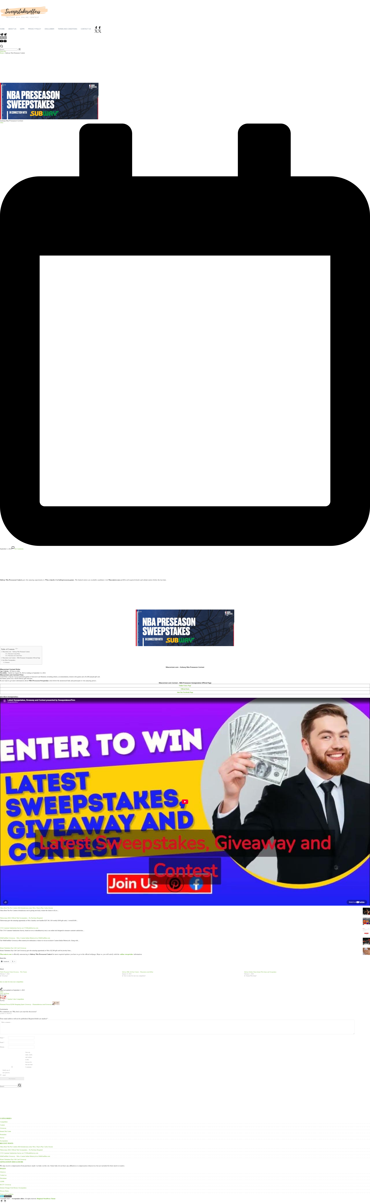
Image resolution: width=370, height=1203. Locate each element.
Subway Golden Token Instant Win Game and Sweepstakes (260, 972)
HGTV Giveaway (5, 1184)
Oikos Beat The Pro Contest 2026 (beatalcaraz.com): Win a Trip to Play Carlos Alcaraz (26, 908)
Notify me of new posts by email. (6, 1072)
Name (2, 1038)
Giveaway (3, 1128)
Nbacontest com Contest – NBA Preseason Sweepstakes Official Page (21, 658)
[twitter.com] (98, 32)
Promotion (3, 1134)
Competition (4, 1122)
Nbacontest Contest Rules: (14, 653)
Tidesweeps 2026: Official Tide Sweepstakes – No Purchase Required (21, 918)
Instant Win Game (5, 1131)
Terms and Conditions (6, 1194)
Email (2, 1042)
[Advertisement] (185, 68)
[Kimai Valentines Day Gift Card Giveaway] (366, 951)
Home (2, 53)
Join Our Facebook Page (185, 692)
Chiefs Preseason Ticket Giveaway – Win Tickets (13, 972)
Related (7, 662)
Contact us (3, 1175)
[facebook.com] (98, 29)
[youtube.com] (3, 42)
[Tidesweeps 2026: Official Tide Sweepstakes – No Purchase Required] (366, 921)
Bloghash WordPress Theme (46, 1198)
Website (2, 1047)
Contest (2, 1125)
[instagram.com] (3, 38)
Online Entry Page (185, 685)
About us (3, 1172)
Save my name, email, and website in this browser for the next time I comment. (29, 1059)
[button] (20, 49)
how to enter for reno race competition (11, 982)
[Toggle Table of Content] (16, 648)
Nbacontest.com (5, 954)
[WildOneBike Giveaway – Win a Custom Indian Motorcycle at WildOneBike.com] (366, 941)
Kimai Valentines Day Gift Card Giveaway (13, 948)
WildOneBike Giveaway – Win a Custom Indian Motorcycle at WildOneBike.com (25, 938)
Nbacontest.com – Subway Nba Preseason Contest (16, 651)
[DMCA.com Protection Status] (6, 1197)
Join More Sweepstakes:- (9, 660)
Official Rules (185, 689)
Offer (1, 992)
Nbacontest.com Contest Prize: (15, 655)
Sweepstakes (4, 1141)
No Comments (19, 549)
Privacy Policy (4, 1191)
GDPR (2, 1181)
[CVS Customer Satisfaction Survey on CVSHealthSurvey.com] (366, 931)
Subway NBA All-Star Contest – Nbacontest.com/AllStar (137, 972)
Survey (2, 1138)
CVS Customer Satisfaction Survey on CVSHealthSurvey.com (19, 928)
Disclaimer (3, 1178)
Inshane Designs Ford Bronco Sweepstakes (13, 1188)
